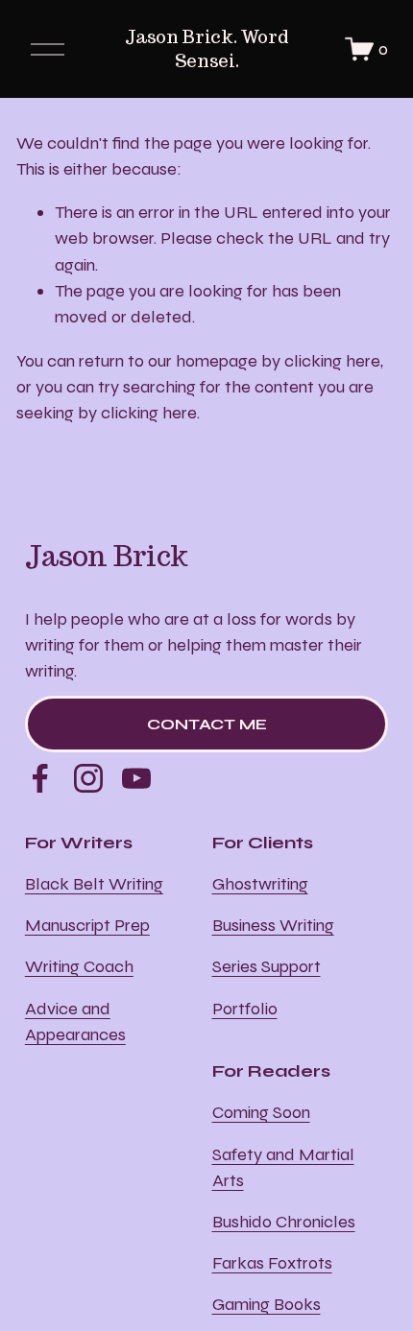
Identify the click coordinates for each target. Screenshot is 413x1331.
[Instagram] (88, 778)
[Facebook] (40, 778)
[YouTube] (136, 778)
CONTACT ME (207, 724)
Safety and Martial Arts (283, 1167)
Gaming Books (266, 1304)
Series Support (266, 966)
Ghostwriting (260, 883)
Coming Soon (261, 1112)
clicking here (332, 360)
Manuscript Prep (87, 925)
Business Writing (273, 925)
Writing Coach (79, 966)
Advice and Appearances (75, 1021)
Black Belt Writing (94, 883)
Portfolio (245, 1008)
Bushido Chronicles (283, 1221)
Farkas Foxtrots (272, 1262)
